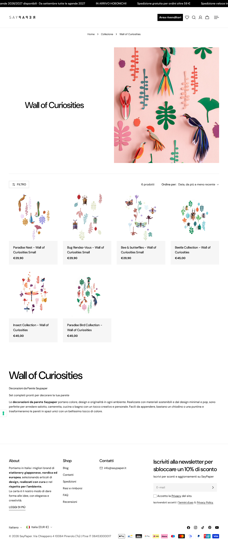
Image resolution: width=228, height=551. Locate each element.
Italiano (14, 527)
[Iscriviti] (213, 487)
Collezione (107, 34)
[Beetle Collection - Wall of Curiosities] (195, 216)
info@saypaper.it (115, 468)
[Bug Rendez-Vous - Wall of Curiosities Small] (87, 216)
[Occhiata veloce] (52, 200)
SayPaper (26, 536)
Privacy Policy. (205, 502)
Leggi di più (17, 507)
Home (91, 34)
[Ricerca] (193, 17)
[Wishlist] (187, 17)
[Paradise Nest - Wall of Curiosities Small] (33, 216)
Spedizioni (69, 481)
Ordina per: (169, 184)
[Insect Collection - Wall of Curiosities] (33, 294)
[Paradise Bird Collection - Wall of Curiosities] (87, 294)
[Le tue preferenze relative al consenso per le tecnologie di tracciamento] (3, 413)
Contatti (68, 475)
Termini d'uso (185, 502)
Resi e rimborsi (72, 488)
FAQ (65, 495)
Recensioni (70, 502)
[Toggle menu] (216, 17)
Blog (66, 468)
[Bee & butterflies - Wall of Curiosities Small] (141, 216)
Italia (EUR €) (40, 527)
